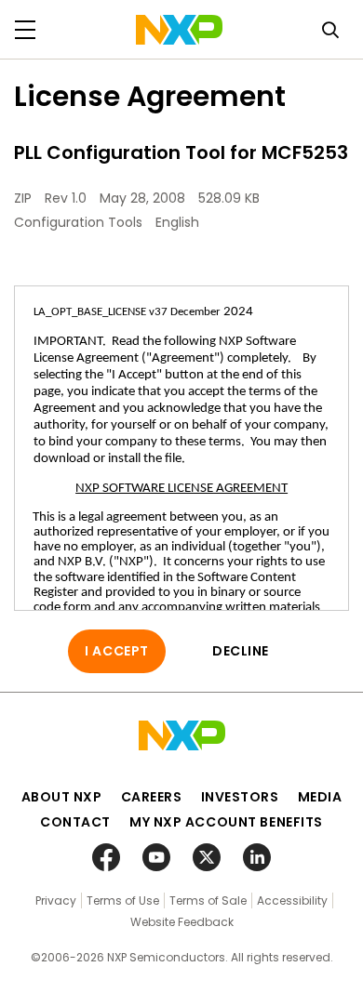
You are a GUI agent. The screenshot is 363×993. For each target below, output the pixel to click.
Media (320, 797)
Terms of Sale (208, 900)
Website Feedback (182, 922)
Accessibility (292, 900)
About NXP (61, 797)
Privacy (55, 900)
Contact (75, 822)
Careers (151, 797)
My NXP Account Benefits (226, 822)
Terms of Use (123, 900)
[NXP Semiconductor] (179, 30)
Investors (240, 797)
